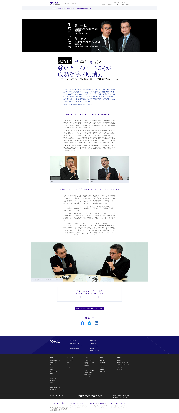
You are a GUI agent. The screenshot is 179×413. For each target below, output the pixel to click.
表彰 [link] (51, 384)
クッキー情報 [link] (100, 396)
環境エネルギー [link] (53, 364)
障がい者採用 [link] (119, 367)
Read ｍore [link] (89, 297)
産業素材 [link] (51, 373)
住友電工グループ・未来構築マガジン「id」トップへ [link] (89, 308)
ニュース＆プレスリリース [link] (89, 360)
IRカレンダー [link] (103, 371)
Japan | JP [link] (124, 2)
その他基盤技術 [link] (53, 378)
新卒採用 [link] (119, 360)
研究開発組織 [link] (52, 380)
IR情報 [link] (123, 4)
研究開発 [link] (103, 4)
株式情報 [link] (102, 369)
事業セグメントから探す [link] (74, 343)
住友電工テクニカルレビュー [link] (55, 387)
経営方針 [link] (102, 360)
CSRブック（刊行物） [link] (88, 376)
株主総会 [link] (102, 367)
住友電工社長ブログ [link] (87, 365)
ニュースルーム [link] (117, 4)
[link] (55, 3)
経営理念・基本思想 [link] (94, 345)
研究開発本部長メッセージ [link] (55, 360)
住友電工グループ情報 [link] (94, 350)
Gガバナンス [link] (69, 367)
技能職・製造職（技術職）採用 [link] (123, 364)
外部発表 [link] (51, 382)
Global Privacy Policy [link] (81, 396)
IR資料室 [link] (102, 364)
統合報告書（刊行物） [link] (88, 372)
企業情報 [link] (74, 3)
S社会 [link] (68, 364)
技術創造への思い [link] (53, 389)
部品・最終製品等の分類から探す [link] (76, 345)
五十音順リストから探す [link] (74, 348)
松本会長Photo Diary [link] (88, 367)
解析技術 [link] (51, 375)
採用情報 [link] (127, 4)
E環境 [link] (68, 362)
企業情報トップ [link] (93, 343)
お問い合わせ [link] (116, 2)
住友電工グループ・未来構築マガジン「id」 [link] (66, 8)
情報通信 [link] (51, 367)
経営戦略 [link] (92, 348)
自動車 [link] (51, 369)
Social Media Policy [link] (94, 396)
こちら (58, 409)
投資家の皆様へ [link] (103, 362)
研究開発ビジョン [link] (53, 362)
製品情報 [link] (67, 3)
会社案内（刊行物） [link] (87, 374)
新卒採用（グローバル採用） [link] (122, 362)
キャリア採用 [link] (119, 369)
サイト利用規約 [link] (87, 396)
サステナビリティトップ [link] (71, 360)
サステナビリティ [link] (110, 4)
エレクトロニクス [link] (53, 371)
